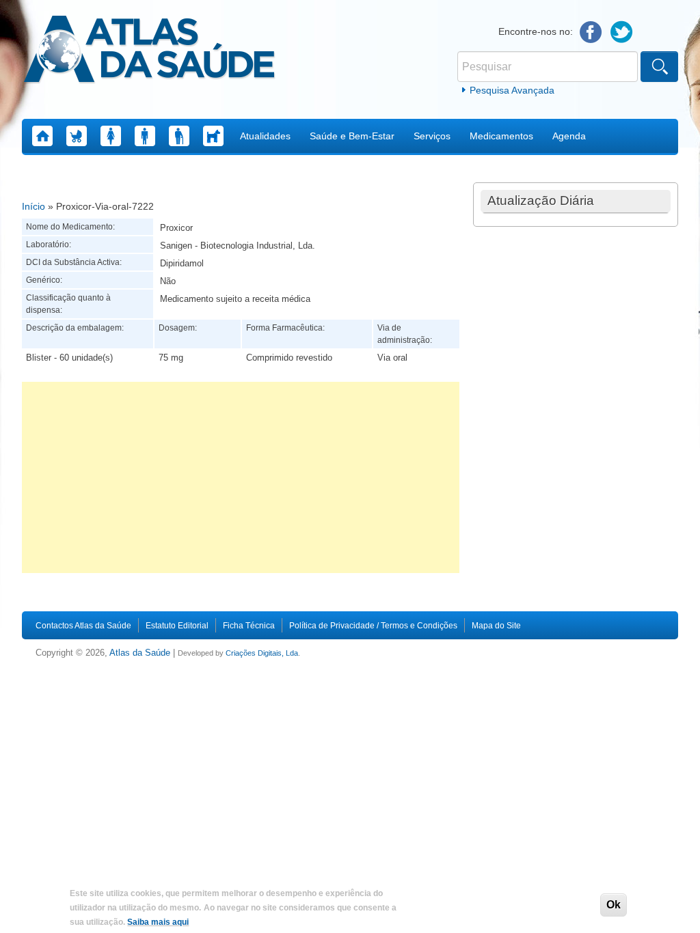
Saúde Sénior (179, 136)
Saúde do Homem (145, 136)
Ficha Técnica (249, 625)
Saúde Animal (213, 136)
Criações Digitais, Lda (262, 653)
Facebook (591, 32)
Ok (613, 904)
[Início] (149, 51)
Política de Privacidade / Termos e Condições (373, 625)
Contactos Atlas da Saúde (83, 625)
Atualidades (265, 135)
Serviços (432, 135)
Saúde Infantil (76, 136)
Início (33, 206)
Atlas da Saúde (139, 653)
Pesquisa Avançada (512, 90)
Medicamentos (501, 135)
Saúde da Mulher (111, 136)
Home (42, 136)
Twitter (622, 32)
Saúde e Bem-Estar (352, 135)
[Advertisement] (240, 477)
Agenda (569, 135)
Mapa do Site (496, 625)
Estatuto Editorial (177, 625)
